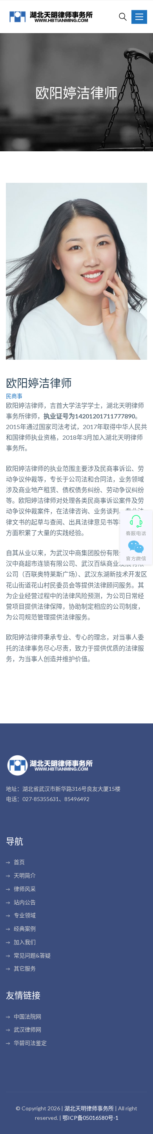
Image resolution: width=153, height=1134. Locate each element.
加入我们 (25, 942)
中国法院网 (27, 1016)
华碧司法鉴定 (30, 1042)
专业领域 (25, 915)
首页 (19, 862)
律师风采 (25, 888)
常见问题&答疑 (32, 955)
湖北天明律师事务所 (89, 1108)
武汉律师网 (27, 1029)
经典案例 (25, 928)
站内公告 (25, 902)
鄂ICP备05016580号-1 (90, 1117)
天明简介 (25, 875)
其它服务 (25, 968)
